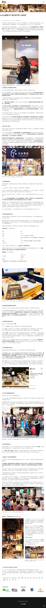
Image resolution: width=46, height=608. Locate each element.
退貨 (13, 579)
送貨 (15, 579)
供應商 (22, 577)
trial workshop (13, 577)
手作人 (31, 577)
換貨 (39, 577)
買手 (10, 579)
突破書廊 (21, 29)
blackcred (27, 529)
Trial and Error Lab (6, 577)
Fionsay (37, 529)
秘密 (42, 577)
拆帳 (36, 577)
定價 (25, 577)
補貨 (7, 579)
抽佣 (33, 577)
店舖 (27, 577)
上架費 (19, 577)
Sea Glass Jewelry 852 (31, 530)
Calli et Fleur (32, 529)
